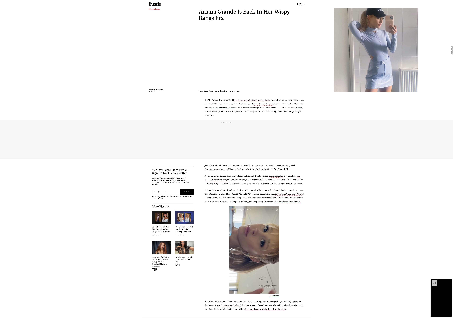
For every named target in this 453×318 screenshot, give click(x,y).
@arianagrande (452, 50)
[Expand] (433, 281)
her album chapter (288, 201)
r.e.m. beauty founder (263, 103)
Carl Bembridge (276, 175)
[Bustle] (155, 4)
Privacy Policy (159, 198)
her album (289, 193)
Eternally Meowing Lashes (227, 305)
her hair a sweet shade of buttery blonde (251, 100)
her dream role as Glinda (222, 107)
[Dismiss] (449, 281)
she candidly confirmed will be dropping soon (265, 309)
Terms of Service (187, 196)
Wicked (298, 107)
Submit (186, 192)
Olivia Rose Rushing (157, 89)
